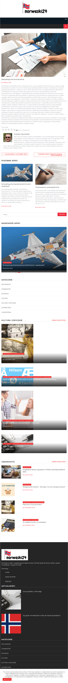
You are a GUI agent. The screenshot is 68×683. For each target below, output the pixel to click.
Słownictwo (6, 307)
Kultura (4, 298)
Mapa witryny (10, 577)
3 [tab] (19, 272)
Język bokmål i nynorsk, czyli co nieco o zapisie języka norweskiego (30, 379)
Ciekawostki (6, 289)
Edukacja (4, 294)
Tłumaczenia (7, 262)
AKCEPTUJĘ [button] (7, 679)
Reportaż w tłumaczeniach (13, 356)
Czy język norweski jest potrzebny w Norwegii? (21, 423)
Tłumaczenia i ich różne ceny (16, 154)
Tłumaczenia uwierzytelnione (47, 187)
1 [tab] (15, 272)
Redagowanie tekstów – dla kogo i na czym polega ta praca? (44, 487)
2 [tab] (17, 272)
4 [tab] (22, 272)
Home (7, 572)
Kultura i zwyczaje (8, 303)
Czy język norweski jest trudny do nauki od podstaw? (41, 615)
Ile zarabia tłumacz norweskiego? (34, 522)
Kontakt (8, 581)
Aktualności (6, 284)
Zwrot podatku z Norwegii (13, 446)
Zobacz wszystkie (58, 320)
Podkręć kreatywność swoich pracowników (50, 154)
